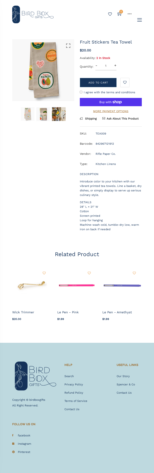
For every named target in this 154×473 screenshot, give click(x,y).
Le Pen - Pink (68, 312)
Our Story (123, 376)
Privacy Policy (73, 384)
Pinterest (24, 452)
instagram (24, 443)
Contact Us (71, 409)
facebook (24, 435)
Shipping (90, 118)
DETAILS (85, 202)
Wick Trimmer (23, 312)
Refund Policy (73, 392)
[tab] (111, 174)
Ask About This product (123, 118)
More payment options (110, 111)
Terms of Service (75, 401)
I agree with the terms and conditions (109, 92)
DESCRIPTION (89, 174)
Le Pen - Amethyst (117, 312)
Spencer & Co (126, 384)
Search (69, 376)
